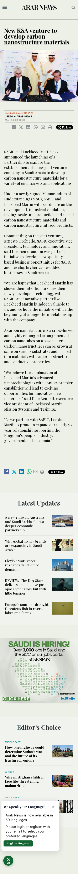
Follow (66, 127)
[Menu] (4, 7)
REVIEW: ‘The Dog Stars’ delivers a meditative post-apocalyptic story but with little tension (26, 586)
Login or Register (18, 843)
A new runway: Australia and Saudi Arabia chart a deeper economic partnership (24, 523)
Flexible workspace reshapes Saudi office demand (22, 565)
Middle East (13, 742)
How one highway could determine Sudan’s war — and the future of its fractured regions (25, 753)
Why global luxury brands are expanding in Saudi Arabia (25, 545)
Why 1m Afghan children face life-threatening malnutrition (25, 781)
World (9, 772)
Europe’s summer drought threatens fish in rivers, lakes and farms (26, 608)
